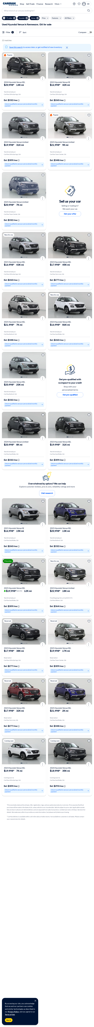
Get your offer (70, 214)
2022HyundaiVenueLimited (16, 142)
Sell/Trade (30, 4)
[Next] (43, 65)
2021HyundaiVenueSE (14, 528)
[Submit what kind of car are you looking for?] (88, 10)
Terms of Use (10, 1014)
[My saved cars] (79, 3)
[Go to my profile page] (86, 3)
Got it (8, 1020)
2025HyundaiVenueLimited (62, 142)
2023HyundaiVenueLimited (62, 588)
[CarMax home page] (10, 3)
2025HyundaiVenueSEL (14, 322)
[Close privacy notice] (35, 1001)
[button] (9, 18)
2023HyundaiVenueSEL (60, 262)
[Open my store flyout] (74, 3)
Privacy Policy (13, 1012)
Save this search (16, 47)
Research (49, 4)
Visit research (47, 493)
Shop (22, 4)
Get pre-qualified (70, 394)
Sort (24, 32)
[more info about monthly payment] (19, 100)
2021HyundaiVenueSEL (14, 262)
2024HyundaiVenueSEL (14, 82)
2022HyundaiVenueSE (60, 82)
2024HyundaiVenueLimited (16, 442)
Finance (39, 4)
